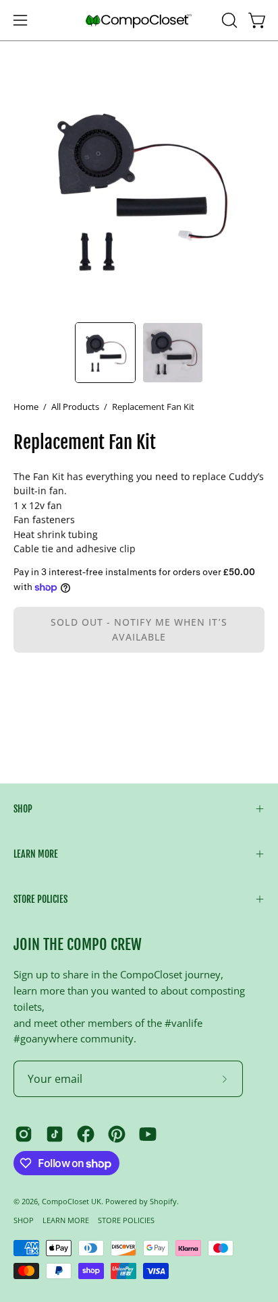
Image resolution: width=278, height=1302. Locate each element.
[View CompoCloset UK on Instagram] (23, 1134)
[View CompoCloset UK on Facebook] (86, 1134)
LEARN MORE (35, 854)
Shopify (163, 1201)
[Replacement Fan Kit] (105, 352)
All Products (75, 407)
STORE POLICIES (40, 899)
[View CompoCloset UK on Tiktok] (55, 1134)
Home (25, 407)
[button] (228, 20)
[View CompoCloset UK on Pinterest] (117, 1134)
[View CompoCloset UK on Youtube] (148, 1134)
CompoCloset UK (71, 1201)
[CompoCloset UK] (139, 20)
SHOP (22, 809)
